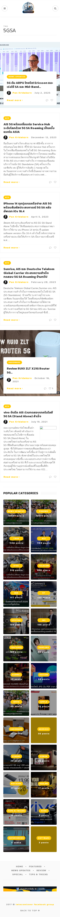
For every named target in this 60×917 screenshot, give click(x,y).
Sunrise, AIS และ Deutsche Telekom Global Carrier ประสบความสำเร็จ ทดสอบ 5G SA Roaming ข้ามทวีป (29, 273)
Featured (35, 866)
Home (19, 866)
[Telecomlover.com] (28, 8)
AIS (7, 118)
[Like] (51, 100)
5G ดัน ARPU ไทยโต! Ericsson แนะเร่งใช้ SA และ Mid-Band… (30, 85)
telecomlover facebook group (35, 904)
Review (41, 870)
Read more (14, 100)
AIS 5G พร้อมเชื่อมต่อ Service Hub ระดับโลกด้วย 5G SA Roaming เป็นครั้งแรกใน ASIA (29, 128)
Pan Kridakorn (22, 93)
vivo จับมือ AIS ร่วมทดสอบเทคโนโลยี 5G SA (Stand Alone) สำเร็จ (28, 414)
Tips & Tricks (38, 874)
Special (17, 874)
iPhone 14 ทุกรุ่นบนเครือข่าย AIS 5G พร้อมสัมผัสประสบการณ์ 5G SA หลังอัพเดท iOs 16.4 (28, 207)
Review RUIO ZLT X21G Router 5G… (28, 370)
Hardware (14, 362)
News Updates (16, 77)
